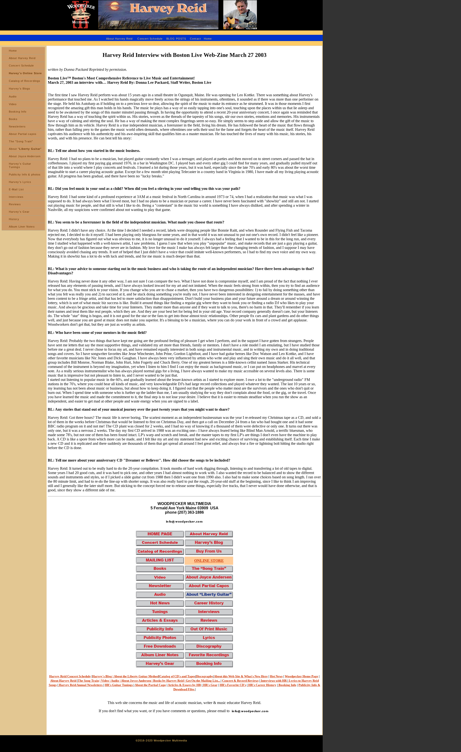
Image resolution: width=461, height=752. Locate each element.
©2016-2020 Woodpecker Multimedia (161, 740)
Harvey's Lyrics (20, 181)
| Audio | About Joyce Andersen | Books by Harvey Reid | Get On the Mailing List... (165, 680)
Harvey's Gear (19, 211)
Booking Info (17, 111)
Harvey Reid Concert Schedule (70, 676)
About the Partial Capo (150, 685)
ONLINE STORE (209, 561)
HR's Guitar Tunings (119, 685)
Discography (204, 676)
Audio (13, 96)
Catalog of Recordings (24, 80)
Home (208, 38)
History (14, 219)
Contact (195, 38)
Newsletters (17, 126)
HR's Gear (210, 685)
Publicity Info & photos (25, 174)
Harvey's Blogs (19, 88)
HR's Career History (262, 685)
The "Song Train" (21, 141)
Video (13, 104)
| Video (105, 680)
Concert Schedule (150, 38)
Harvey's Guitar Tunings (20, 165)
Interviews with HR (273, 680)
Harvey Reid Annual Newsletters (80, 685)
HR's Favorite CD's (233, 685)
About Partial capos (22, 133)
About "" (25, 148)
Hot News (276, 676)
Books (13, 119)
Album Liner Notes (22, 226)
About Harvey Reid (119, 38)
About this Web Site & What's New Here (241, 676)
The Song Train (88, 680)
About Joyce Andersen (25, 156)
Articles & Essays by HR (184, 685)
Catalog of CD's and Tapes (177, 676)
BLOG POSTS (176, 38)
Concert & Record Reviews (240, 680)
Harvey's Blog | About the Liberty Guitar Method (125, 676)
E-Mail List (16, 189)
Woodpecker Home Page (301, 676)
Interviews (16, 196)
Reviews (15, 204)
